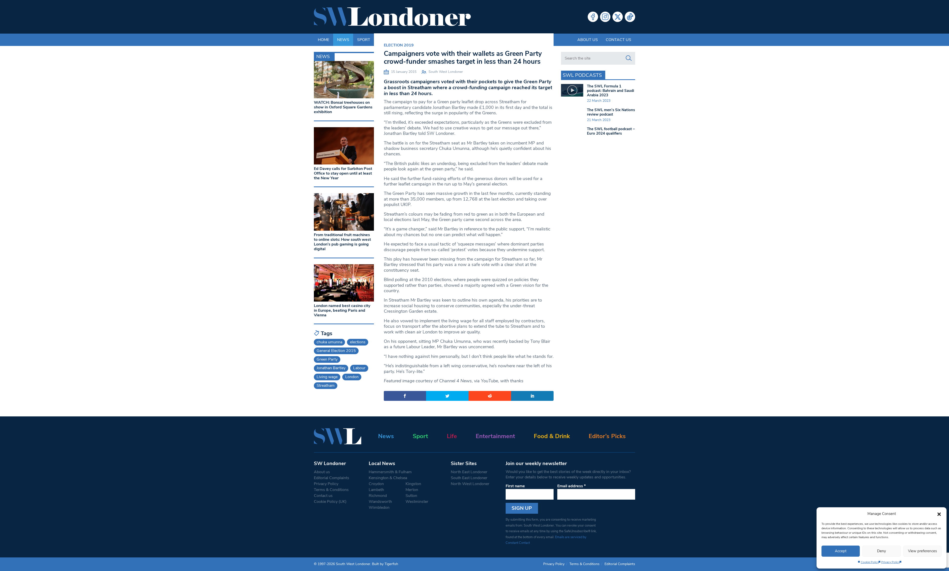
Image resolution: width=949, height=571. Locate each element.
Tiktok (630, 17)
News (386, 436)
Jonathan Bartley (331, 368)
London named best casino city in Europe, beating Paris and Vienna (342, 310)
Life (452, 436)
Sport (420, 436)
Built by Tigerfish (385, 564)
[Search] (628, 58)
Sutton (411, 495)
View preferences (922, 551)
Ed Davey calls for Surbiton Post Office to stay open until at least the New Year (343, 173)
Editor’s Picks (607, 436)
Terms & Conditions (331, 489)
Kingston (413, 484)
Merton (412, 489)
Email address (571, 486)
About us (587, 39)
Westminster (417, 501)
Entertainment (495, 436)
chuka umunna (329, 342)
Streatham (326, 385)
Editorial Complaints (331, 478)
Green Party (327, 359)
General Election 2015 (336, 350)
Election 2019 (399, 45)
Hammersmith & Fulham (390, 472)
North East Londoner (469, 472)
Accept (840, 551)
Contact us (618, 39)
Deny (881, 551)
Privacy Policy (890, 562)
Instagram (605, 17)
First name (515, 486)
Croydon (376, 484)
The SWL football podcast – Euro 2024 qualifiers (611, 131)
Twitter (617, 17)
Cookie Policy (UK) (330, 501)
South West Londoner (446, 71)
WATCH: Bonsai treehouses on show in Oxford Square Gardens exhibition (343, 107)
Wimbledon (379, 507)
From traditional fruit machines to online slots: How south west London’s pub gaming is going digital (342, 242)
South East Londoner (469, 478)
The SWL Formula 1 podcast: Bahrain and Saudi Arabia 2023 (610, 91)
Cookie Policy (870, 562)
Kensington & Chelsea (388, 478)
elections (358, 342)
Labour (359, 368)
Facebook (593, 17)
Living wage (327, 377)
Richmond (378, 495)
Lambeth (376, 489)
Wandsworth (380, 501)
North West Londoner (470, 484)
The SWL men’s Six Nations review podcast (611, 112)
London (352, 377)
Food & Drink (552, 436)
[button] (939, 513)
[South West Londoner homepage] (392, 16)
